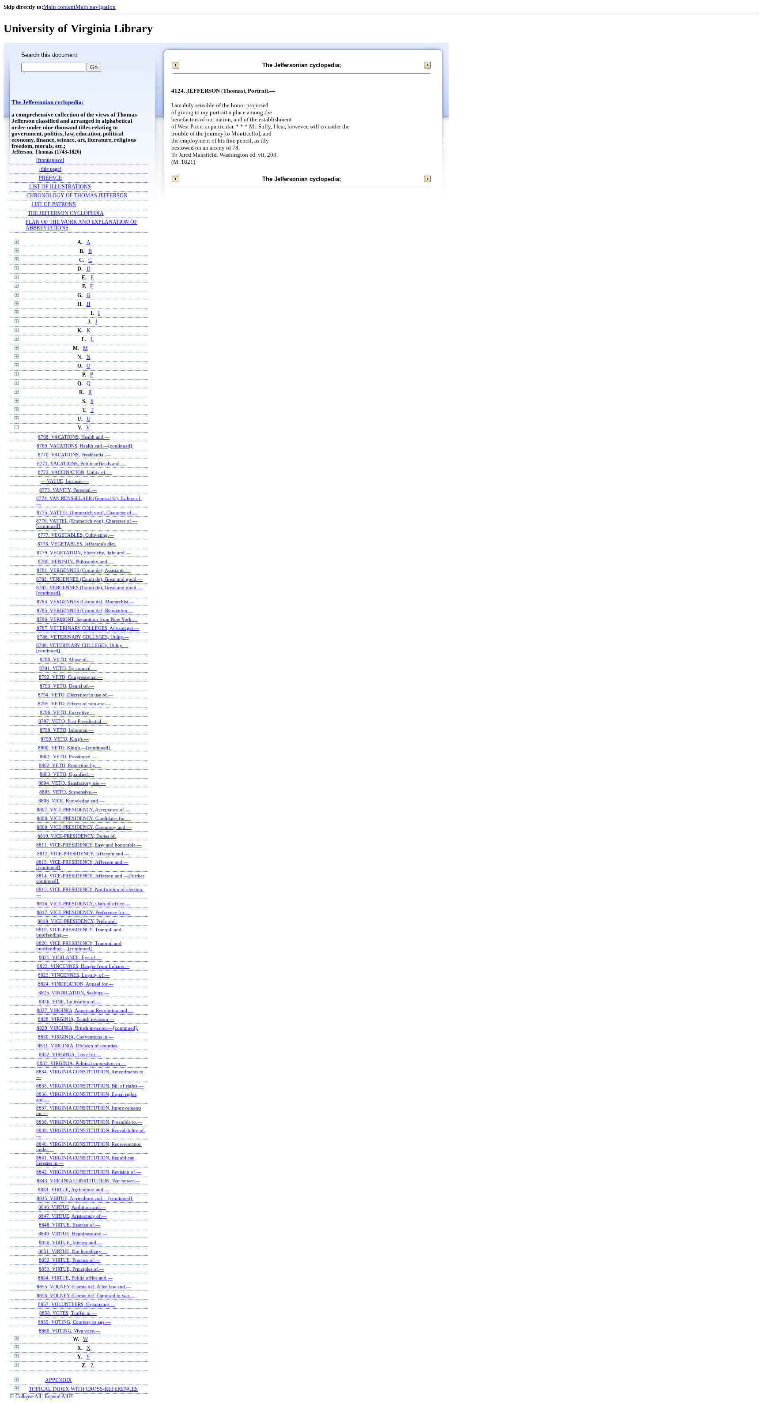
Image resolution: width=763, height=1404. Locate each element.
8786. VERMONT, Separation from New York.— (87, 619)
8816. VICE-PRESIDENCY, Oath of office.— (83, 903)
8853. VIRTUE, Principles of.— (71, 1269)
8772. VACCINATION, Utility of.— (75, 472)
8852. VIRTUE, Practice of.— (69, 1260)
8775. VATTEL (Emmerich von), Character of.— (87, 512)
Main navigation (96, 7)
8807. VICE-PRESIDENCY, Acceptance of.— (83, 809)
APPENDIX (58, 1380)
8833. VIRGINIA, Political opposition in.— (81, 1063)
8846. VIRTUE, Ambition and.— (72, 1207)
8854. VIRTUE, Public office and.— (75, 1277)
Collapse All (28, 1397)
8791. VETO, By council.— (68, 668)
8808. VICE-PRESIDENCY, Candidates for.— (84, 818)
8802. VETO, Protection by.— (70, 765)
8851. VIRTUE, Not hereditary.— (72, 1251)
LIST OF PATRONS (53, 204)
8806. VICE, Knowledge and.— (71, 800)
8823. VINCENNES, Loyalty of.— (74, 975)
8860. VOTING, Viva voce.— (69, 1330)
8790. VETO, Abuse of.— (66, 659)
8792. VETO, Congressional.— (71, 677)
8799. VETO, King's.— (65, 739)
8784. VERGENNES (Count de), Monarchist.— (85, 601)
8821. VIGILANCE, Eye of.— (70, 957)
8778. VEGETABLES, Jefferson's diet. (77, 543)
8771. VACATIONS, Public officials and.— (81, 463)
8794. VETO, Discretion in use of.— (75, 694)
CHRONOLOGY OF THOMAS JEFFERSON (77, 196)
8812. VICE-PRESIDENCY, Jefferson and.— (83, 853)
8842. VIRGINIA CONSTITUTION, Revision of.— (88, 1171)
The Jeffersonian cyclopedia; (47, 102)
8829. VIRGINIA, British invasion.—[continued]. (87, 1028)
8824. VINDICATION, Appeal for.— (75, 983)
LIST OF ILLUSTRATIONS (60, 187)
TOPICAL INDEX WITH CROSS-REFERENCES (83, 1389)
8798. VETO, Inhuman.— (67, 730)
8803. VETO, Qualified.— (67, 774)
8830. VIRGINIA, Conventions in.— (75, 1036)
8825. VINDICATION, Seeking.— (73, 992)
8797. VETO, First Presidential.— (72, 721)
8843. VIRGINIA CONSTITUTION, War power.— (88, 1180)
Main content (59, 7)
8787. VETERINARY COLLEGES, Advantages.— (88, 628)
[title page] (50, 169)
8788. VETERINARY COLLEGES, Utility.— (83, 637)
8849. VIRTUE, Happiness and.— (73, 1233)
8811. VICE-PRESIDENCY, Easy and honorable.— (89, 844)
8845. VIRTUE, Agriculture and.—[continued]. (85, 1198)
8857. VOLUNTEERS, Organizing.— (76, 1304)
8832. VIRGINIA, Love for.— (70, 1054)
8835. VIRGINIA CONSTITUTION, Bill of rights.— (90, 1085)
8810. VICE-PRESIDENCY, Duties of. (77, 836)
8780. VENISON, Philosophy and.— (75, 561)
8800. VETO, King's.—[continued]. (74, 747)
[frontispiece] (50, 160)
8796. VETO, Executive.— (67, 712)
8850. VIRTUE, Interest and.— (70, 1242)
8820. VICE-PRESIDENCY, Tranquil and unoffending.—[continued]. (78, 946)
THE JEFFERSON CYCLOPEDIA (66, 213)
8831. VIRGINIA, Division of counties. (78, 1045)
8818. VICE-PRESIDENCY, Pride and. (77, 921)
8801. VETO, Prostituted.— (68, 756)
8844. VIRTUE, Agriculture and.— (74, 1189)
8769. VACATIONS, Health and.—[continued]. (85, 445)
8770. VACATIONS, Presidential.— (74, 454)
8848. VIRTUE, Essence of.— (69, 1224)
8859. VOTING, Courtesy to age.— (74, 1322)
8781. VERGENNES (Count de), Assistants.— (83, 570)
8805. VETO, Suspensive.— (68, 791)
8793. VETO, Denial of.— (67, 686)
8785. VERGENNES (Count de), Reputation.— (85, 610)
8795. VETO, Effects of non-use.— (74, 703)
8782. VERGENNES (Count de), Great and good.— (89, 579)
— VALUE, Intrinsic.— (65, 481)
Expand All (56, 1397)
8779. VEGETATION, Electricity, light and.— (84, 552)
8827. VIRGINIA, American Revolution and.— (85, 1010)
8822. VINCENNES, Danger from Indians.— (83, 966)
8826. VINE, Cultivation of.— (70, 1001)
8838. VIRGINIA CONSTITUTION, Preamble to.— (89, 1122)
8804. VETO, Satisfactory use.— (72, 783)
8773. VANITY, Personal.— (68, 490)
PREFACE (50, 178)
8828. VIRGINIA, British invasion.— (76, 1019)
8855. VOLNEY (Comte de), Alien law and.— (84, 1286)
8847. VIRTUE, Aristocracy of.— (72, 1216)
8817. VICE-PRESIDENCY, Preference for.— (83, 912)
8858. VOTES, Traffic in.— (68, 1313)
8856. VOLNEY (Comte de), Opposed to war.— (86, 1295)
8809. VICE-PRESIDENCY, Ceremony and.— (84, 827)
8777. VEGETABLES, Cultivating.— (76, 535)
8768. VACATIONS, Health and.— (74, 437)
